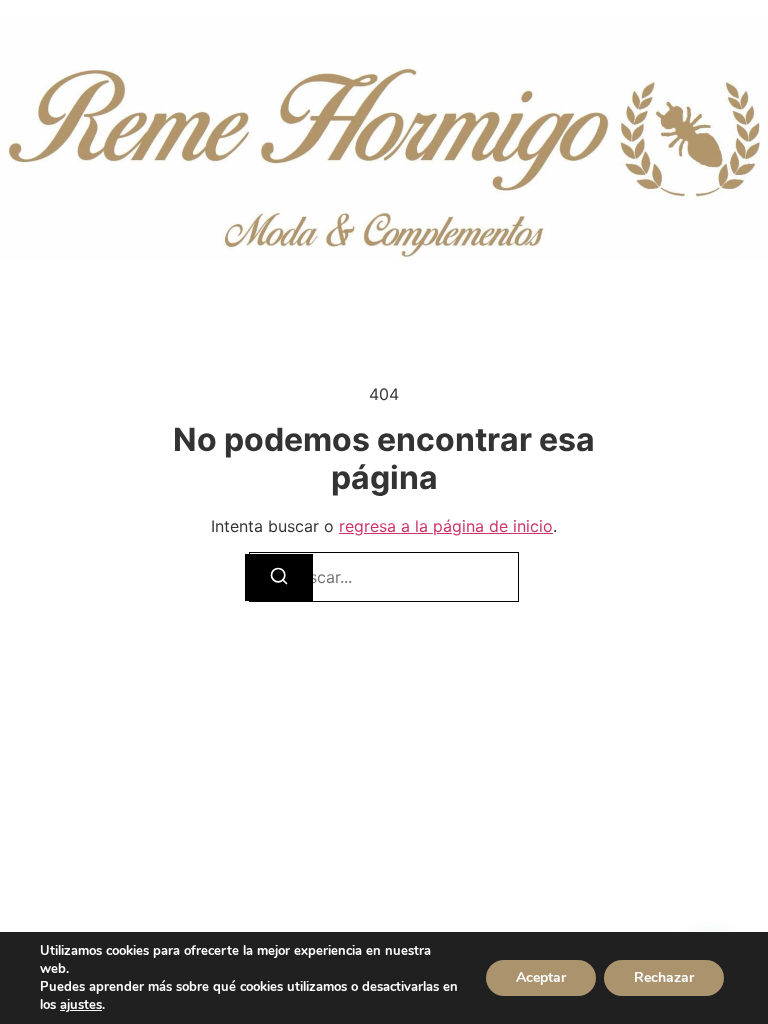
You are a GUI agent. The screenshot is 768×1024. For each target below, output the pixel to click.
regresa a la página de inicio (446, 526)
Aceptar (541, 977)
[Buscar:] (384, 577)
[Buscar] (279, 577)
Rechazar (664, 977)
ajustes (81, 1005)
